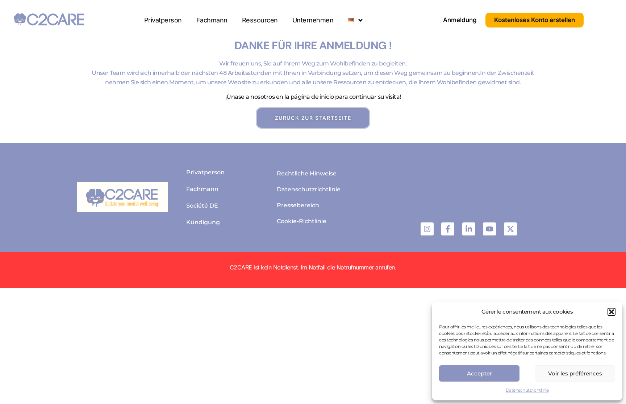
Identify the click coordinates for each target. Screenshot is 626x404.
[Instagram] (427, 228)
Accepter (479, 373)
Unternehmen (313, 20)
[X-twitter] (510, 228)
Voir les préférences (575, 373)
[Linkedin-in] (468, 228)
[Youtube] (489, 228)
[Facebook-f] (447, 228)
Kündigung (203, 222)
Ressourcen (260, 20)
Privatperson (163, 20)
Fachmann (212, 20)
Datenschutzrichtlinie (527, 390)
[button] (611, 311)
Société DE (202, 205)
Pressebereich (298, 205)
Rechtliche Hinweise (307, 173)
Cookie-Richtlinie (301, 221)
